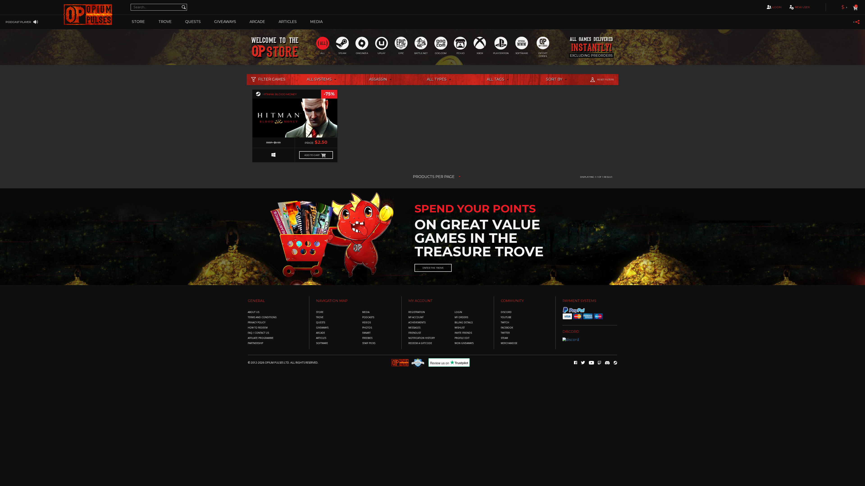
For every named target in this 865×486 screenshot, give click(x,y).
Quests (193, 22)
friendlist (414, 332)
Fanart (366, 332)
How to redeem (258, 327)
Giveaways (225, 22)
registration (416, 312)
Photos (367, 327)
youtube (506, 317)
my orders (461, 317)
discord (506, 312)
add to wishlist (295, 124)
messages (414, 327)
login (776, 7)
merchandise (509, 343)
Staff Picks (368, 343)
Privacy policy (256, 322)
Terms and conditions (262, 317)
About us (253, 312)
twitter (505, 332)
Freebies (367, 338)
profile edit (462, 338)
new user (802, 7)
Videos (366, 322)
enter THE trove (433, 267)
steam (504, 338)
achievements (417, 322)
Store (138, 22)
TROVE (165, 22)
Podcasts (368, 317)
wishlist (460, 327)
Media (316, 22)
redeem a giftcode (420, 343)
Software (322, 343)
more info (295, 114)
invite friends (463, 332)
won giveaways (464, 343)
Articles (288, 22)
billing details (464, 322)
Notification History (421, 338)
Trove (319, 317)
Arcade (257, 22)
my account (415, 317)
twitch (505, 322)
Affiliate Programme (260, 338)
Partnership (255, 343)
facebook (507, 327)
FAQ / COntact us (258, 332)
